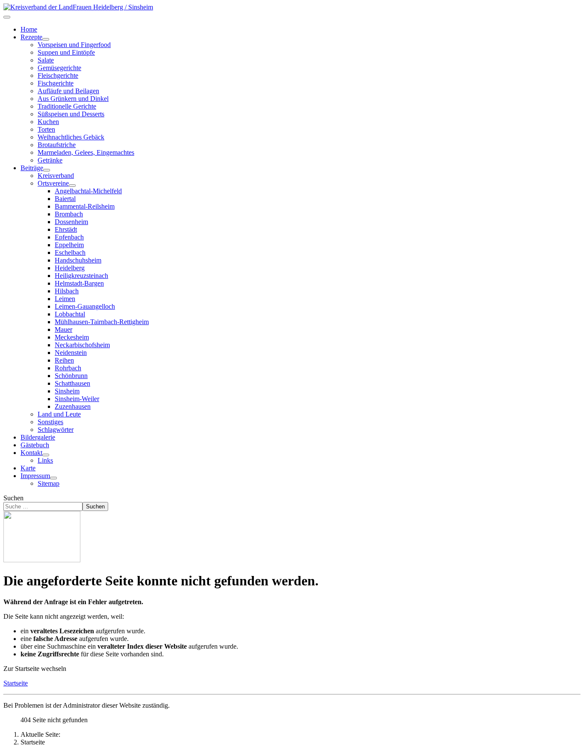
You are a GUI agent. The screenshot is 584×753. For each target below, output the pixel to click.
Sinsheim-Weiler (77, 398)
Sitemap (48, 483)
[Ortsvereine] (72, 185)
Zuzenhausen (73, 406)
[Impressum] (53, 478)
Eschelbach (70, 252)
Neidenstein (71, 352)
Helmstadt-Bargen (79, 283)
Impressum (35, 475)
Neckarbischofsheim (82, 344)
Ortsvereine (53, 183)
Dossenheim (71, 221)
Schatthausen (72, 383)
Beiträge (32, 167)
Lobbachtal (70, 314)
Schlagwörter (56, 429)
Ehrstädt (66, 229)
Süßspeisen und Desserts (71, 114)
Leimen (65, 298)
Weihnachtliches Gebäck (71, 137)
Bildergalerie (38, 437)
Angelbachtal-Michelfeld (88, 191)
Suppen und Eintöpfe (66, 52)
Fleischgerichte (58, 75)
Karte (28, 468)
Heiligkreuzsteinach (81, 275)
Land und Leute (59, 414)
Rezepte (31, 37)
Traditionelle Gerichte (67, 106)
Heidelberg (70, 268)
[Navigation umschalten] (6, 17)
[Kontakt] (45, 455)
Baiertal (65, 198)
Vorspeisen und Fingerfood (74, 44)
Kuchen (48, 121)
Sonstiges (50, 421)
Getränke (50, 160)
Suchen (13, 498)
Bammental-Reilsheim (85, 206)
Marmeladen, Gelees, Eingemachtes (86, 152)
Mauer (63, 329)
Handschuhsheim (78, 260)
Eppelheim (69, 244)
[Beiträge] (46, 170)
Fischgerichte (56, 83)
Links (45, 460)
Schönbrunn (71, 375)
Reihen (64, 360)
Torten (46, 129)
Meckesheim (72, 337)
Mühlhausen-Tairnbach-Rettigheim (102, 321)
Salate (46, 60)
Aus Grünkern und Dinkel (73, 98)
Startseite (15, 683)
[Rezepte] (45, 39)
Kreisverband (56, 175)
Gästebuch (35, 445)
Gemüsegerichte (59, 67)
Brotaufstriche (57, 144)
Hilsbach (67, 291)
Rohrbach (68, 368)
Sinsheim (67, 391)
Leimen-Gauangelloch (85, 306)
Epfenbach (69, 237)
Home (29, 29)
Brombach (69, 214)
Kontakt (31, 452)
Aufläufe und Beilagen (68, 90)
